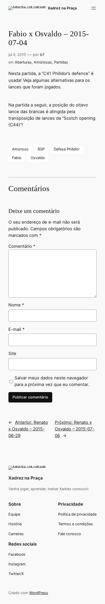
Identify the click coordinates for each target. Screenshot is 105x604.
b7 (42, 54)
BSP (41, 149)
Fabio (16, 158)
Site (12, 353)
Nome (16, 304)
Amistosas (43, 62)
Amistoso (20, 149)
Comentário (21, 246)
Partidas (61, 62)
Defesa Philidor (67, 149)
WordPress (38, 593)
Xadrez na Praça (62, 8)
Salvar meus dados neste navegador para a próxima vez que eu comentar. (52, 381)
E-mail (16, 329)
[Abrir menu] (93, 8)
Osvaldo (38, 158)
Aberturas (23, 62)
